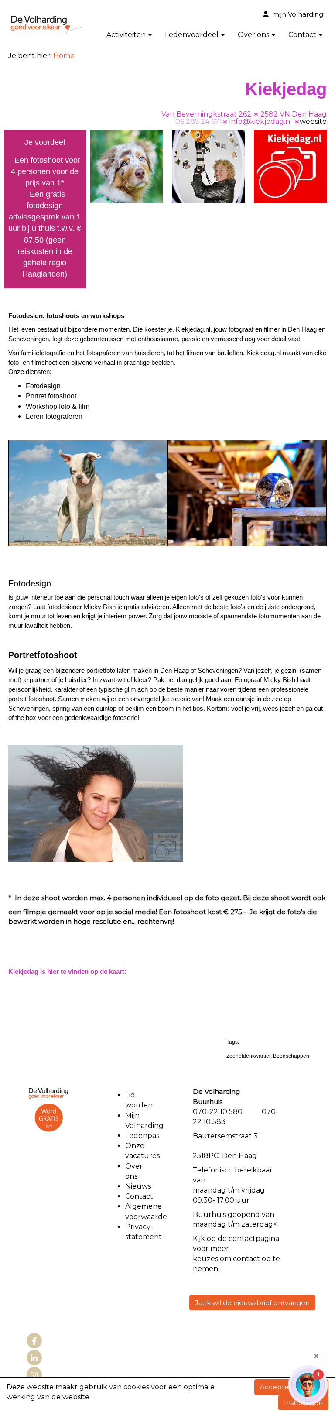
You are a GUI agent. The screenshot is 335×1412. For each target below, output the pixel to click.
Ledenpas (142, 1135)
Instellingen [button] (303, 1402)
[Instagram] (34, 1375)
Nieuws (138, 1186)
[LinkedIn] (34, 1358)
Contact (139, 1196)
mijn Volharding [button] (296, 14)
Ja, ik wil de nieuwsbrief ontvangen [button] (252, 1303)
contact (242, 1238)
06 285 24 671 (198, 121)
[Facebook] (34, 1341)
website (313, 121)
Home (64, 55)
